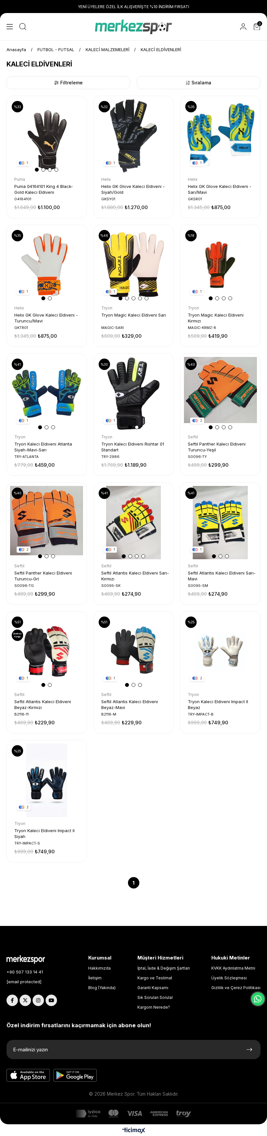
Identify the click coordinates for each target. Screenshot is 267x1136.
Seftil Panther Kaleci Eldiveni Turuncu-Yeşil (217, 446)
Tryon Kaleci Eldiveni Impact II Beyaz (218, 704)
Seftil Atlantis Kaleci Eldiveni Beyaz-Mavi (129, 704)
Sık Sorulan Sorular (155, 997)
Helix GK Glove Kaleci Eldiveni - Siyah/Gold (133, 189)
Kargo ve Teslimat (154, 977)
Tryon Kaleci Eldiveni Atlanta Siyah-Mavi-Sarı (43, 446)
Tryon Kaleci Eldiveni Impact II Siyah (44, 833)
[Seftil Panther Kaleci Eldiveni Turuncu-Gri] (46, 522)
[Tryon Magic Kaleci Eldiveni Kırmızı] (220, 265)
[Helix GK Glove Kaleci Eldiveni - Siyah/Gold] (133, 136)
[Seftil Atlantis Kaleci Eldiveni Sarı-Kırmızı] (133, 522)
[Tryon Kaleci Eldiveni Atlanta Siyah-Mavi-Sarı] (46, 393)
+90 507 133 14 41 (25, 971)
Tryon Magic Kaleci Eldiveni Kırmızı (216, 317)
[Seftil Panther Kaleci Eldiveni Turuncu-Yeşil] (220, 393)
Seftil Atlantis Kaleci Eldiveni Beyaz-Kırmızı (42, 704)
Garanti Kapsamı (152, 987)
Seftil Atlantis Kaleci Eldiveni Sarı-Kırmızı (135, 575)
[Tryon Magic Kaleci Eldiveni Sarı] (133, 265)
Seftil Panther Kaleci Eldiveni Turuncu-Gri (43, 575)
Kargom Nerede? (153, 1007)
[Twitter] (25, 1000)
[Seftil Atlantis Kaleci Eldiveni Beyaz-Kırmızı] (46, 651)
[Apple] (28, 1075)
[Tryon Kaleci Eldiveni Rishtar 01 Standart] (133, 393)
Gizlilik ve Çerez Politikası (235, 987)
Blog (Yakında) (102, 987)
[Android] (75, 1075)
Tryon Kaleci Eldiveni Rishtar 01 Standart (132, 446)
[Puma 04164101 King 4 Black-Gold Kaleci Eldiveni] (46, 136)
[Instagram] (38, 1000)
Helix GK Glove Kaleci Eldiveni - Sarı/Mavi (219, 189)
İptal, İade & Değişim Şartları (163, 968)
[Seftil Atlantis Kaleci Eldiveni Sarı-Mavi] (220, 522)
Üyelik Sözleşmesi (229, 977)
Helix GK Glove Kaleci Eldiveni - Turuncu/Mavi (46, 317)
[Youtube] (51, 1000)
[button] (37, 170)
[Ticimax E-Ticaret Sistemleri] (133, 1131)
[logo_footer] (31, 959)
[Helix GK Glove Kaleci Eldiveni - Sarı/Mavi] (220, 136)
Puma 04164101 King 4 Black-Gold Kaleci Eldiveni (43, 189)
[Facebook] (12, 1000)
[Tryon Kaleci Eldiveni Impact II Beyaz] (220, 651)
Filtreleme (71, 82)
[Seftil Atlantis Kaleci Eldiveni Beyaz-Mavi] (133, 651)
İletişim (95, 977)
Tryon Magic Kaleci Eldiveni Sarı (133, 315)
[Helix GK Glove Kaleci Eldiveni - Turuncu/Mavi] (46, 265)
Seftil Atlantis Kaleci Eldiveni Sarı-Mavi (222, 575)
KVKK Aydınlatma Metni (233, 968)
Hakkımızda (99, 968)
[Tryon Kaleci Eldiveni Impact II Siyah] (46, 780)
